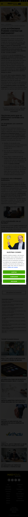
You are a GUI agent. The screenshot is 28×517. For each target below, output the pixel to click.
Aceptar (14, 272)
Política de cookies (13, 267)
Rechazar (14, 281)
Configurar (14, 276)
